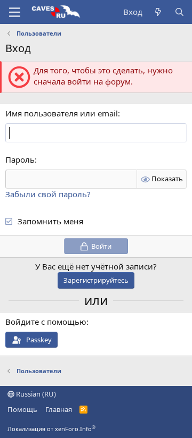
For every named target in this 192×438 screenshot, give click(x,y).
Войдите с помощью (45, 321)
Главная (58, 409)
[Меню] (14, 12)
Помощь (22, 409)
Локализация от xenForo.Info (51, 429)
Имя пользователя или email (61, 113)
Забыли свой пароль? (48, 194)
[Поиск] (179, 12)
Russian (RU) (35, 394)
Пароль (20, 159)
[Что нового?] (158, 12)
